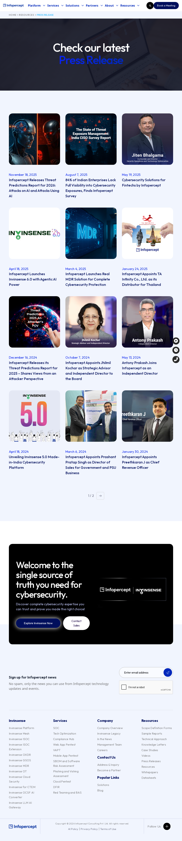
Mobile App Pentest (65, 755)
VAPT (57, 750)
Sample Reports (151, 733)
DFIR (56, 787)
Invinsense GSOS (20, 760)
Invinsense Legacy (109, 733)
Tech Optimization (64, 733)
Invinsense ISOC (19, 739)
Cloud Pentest (62, 781)
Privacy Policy (89, 829)
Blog (100, 790)
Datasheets (148, 777)
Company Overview (110, 728)
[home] (13, 5)
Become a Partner (109, 770)
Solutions (103, 785)
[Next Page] (100, 496)
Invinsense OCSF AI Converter (21, 795)
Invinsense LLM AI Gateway (20, 805)
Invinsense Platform (21, 728)
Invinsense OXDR (20, 754)
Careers (102, 750)
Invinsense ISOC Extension (19, 747)
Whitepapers (149, 772)
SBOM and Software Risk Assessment (66, 763)
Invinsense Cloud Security (19, 779)
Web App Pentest (64, 744)
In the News (104, 739)
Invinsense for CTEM (22, 787)
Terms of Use (108, 829)
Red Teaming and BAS (67, 792)
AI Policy (73, 829)
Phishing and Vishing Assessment (66, 773)
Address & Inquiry (108, 764)
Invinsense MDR (19, 766)
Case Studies (149, 750)
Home (12, 14)
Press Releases (151, 761)
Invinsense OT (18, 771)
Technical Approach (154, 739)
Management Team (109, 744)
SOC (56, 728)
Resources (26, 14)
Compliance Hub (63, 739)
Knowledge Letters (153, 744)
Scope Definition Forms (156, 728)
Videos (146, 755)
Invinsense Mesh (19, 733)
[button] (37, 6)
